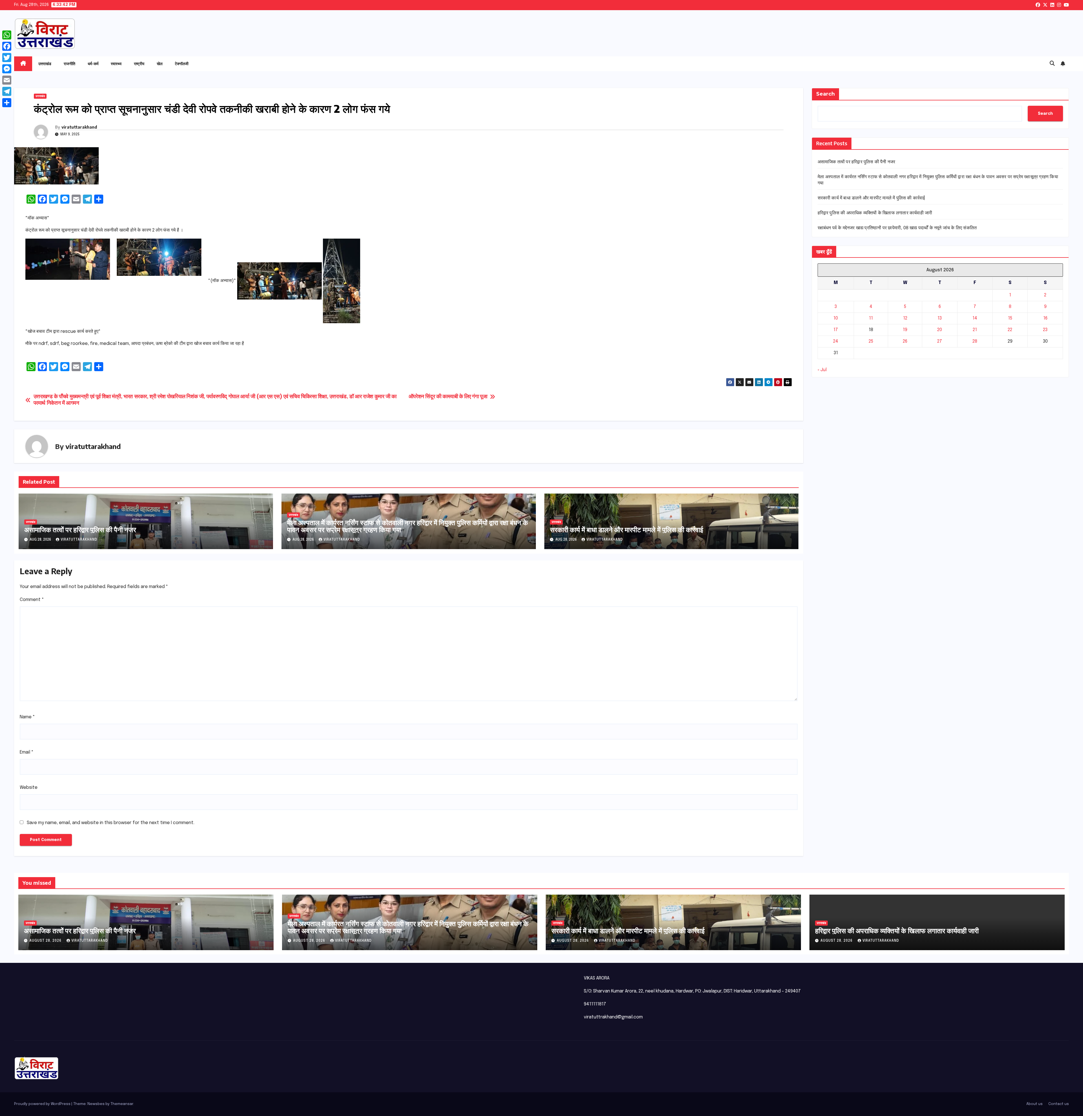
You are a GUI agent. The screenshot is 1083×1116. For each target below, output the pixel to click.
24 (835, 341)
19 (905, 329)
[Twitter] (6, 57)
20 (939, 329)
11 (871, 318)
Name (27, 717)
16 (1045, 318)
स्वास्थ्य (116, 63)
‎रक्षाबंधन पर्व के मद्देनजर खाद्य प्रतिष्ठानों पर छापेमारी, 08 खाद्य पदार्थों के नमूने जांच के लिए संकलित (897, 228)
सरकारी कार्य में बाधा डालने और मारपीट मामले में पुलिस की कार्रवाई (626, 529)
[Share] (6, 102)
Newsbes (96, 1104)
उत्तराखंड (44, 63)
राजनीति (69, 63)
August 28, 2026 (46, 941)
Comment (32, 599)
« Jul (822, 369)
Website (29, 787)
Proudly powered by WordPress (42, 1104)
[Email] (6, 80)
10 (835, 318)
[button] (1052, 63)
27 (939, 341)
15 (1010, 318)
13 (939, 318)
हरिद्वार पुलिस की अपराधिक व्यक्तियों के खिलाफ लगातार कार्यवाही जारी (875, 213)
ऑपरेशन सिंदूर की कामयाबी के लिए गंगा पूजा (448, 397)
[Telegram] (6, 91)
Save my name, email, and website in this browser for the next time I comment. (110, 822)
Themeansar (122, 1104)
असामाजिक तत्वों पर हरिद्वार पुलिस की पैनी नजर (80, 529)
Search (825, 94)
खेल (159, 63)
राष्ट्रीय (139, 63)
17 (835, 329)
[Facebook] (6, 46)
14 (974, 318)
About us (1034, 1104)
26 (905, 341)
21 (975, 329)
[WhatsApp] (6, 35)
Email (27, 752)
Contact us (1058, 1104)
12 (905, 318)
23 (1045, 329)
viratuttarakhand (79, 127)
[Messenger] (6, 68)
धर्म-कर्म (93, 63)
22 (1010, 329)
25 (871, 341)
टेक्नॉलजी (181, 63)
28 (974, 341)
